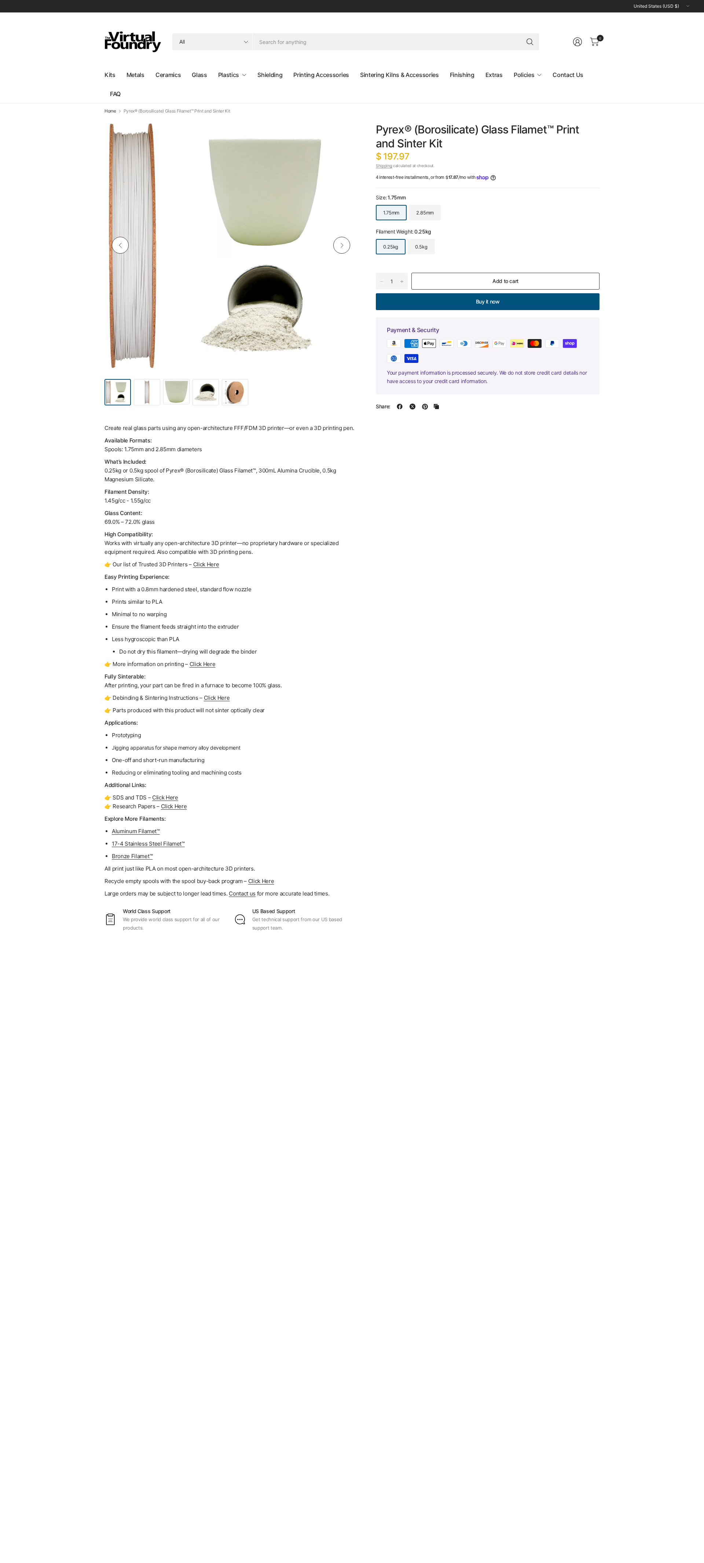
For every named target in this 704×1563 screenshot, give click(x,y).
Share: (383, 406)
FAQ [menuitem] (115, 94)
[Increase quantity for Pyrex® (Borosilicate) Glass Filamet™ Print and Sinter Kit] (401, 281)
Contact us (242, 893)
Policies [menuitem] (524, 74)
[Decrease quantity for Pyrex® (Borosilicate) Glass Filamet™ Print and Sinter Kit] (381, 281)
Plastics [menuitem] (228, 74)
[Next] (341, 245)
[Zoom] (343, 132)
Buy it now (488, 301)
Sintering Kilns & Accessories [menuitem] (399, 74)
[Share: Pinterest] (425, 406)
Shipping (384, 165)
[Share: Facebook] (399, 406)
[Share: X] (412, 406)
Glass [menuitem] (199, 74)
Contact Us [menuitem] (568, 74)
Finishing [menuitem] (462, 74)
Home (110, 111)
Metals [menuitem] (135, 74)
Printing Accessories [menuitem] (321, 74)
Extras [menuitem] (494, 74)
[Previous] (120, 245)
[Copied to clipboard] (436, 406)
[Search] (530, 41)
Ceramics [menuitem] (168, 74)
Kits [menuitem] (109, 74)
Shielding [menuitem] (269, 74)
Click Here (261, 881)
